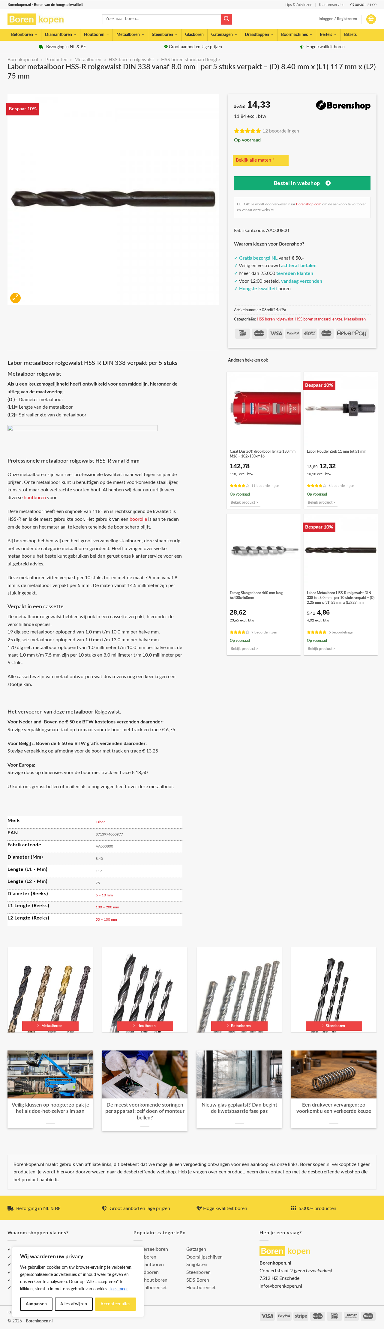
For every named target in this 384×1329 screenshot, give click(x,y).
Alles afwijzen (73, 1304)
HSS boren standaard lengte (190, 59)
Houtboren (94, 35)
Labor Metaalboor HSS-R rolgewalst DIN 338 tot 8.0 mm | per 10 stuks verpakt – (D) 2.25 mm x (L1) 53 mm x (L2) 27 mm (340, 597)
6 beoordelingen (341, 485)
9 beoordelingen (264, 632)
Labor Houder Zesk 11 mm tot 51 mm (336, 451)
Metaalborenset (150, 1287)
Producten (56, 59)
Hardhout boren (150, 1280)
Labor (100, 822)
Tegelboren (145, 1257)
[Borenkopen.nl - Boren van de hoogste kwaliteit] (38, 19)
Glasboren (194, 35)
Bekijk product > (245, 502)
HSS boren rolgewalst (131, 59)
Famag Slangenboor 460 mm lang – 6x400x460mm (258, 595)
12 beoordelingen (280, 131)
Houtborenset (201, 1287)
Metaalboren (128, 35)
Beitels (326, 35)
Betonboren (22, 35)
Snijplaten (196, 1264)
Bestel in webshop (297, 183)
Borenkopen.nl (23, 59)
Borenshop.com (308, 204)
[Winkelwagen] (371, 19)
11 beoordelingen (265, 485)
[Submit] (226, 19)
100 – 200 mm (107, 907)
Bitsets (350, 35)
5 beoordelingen (342, 632)
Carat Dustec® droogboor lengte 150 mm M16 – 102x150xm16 (263, 454)
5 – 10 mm (104, 895)
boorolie (138, 519)
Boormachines (294, 35)
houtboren (35, 497)
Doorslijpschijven (204, 1257)
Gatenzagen (222, 35)
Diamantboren (58, 35)
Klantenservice (331, 5)
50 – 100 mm (106, 919)
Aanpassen (36, 1304)
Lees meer (119, 1289)
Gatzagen (196, 1249)
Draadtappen (257, 35)
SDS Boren (197, 1280)
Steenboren (162, 35)
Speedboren (146, 1272)
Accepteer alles (115, 1304)
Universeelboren (151, 1249)
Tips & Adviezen (298, 5)
